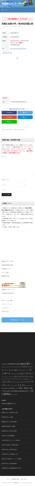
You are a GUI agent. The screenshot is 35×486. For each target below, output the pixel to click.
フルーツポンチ (13, 385)
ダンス (16, 376)
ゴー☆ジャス (15, 373)
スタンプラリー (26, 373)
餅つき (20, 26)
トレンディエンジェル (16, 379)
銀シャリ (12, 394)
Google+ (9, 117)
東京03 (5, 391)
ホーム (8, 479)
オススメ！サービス (7, 304)
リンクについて (6, 307)
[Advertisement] (17, 76)
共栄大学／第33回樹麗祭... (8, 435)
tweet (25, 112)
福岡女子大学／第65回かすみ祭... (10, 412)
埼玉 (5, 26)
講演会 (7, 394)
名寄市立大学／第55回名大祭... (10, 449)
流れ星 (12, 391)
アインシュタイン (9, 366)
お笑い (27, 363)
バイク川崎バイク (25, 378)
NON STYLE (4, 364)
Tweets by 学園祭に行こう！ (9, 403)
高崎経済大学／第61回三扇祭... (10, 431)
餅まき (16, 394)
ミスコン (21, 385)
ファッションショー (17, 382)
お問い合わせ (5, 311)
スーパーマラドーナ (6, 376)
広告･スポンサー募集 (7, 300)
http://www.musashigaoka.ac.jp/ (18, 48)
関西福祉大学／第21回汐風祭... (10, 421)
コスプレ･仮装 (12, 370)
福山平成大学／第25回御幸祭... (10, 463)
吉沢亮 (3, 388)
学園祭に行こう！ (18, 482)
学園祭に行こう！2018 (7, 261)
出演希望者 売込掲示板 (7, 293)
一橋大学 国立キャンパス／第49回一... (11, 440)
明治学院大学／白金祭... (8, 417)
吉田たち (7, 388)
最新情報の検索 (15, 44)
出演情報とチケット (7, 268)
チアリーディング (25, 376)
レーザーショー (29, 385)
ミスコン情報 (5, 272)
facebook (9, 112)
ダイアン (12, 376)
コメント (4, 156)
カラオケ (24, 367)
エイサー (18, 367)
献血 (16, 391)
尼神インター (14, 388)
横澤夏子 (8, 391)
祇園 (19, 391)
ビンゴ (6, 381)
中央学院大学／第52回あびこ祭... (10, 454)
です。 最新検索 (17, 19)
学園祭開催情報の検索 (7, 265)
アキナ (14, 367)
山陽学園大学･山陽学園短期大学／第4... (12, 468)
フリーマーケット (13, 26)
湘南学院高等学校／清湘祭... (9, 426)
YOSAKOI (11, 364)
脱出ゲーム (28, 391)
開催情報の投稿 (6, 276)
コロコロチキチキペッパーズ (23, 370)
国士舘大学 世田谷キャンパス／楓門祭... (12, 459)
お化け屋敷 (19, 364)
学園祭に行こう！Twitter (18, 320)
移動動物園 (22, 391)
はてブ (26, 117)
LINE (9, 121)
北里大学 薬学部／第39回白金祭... (10, 445)
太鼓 (10, 388)
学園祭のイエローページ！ (8, 289)
